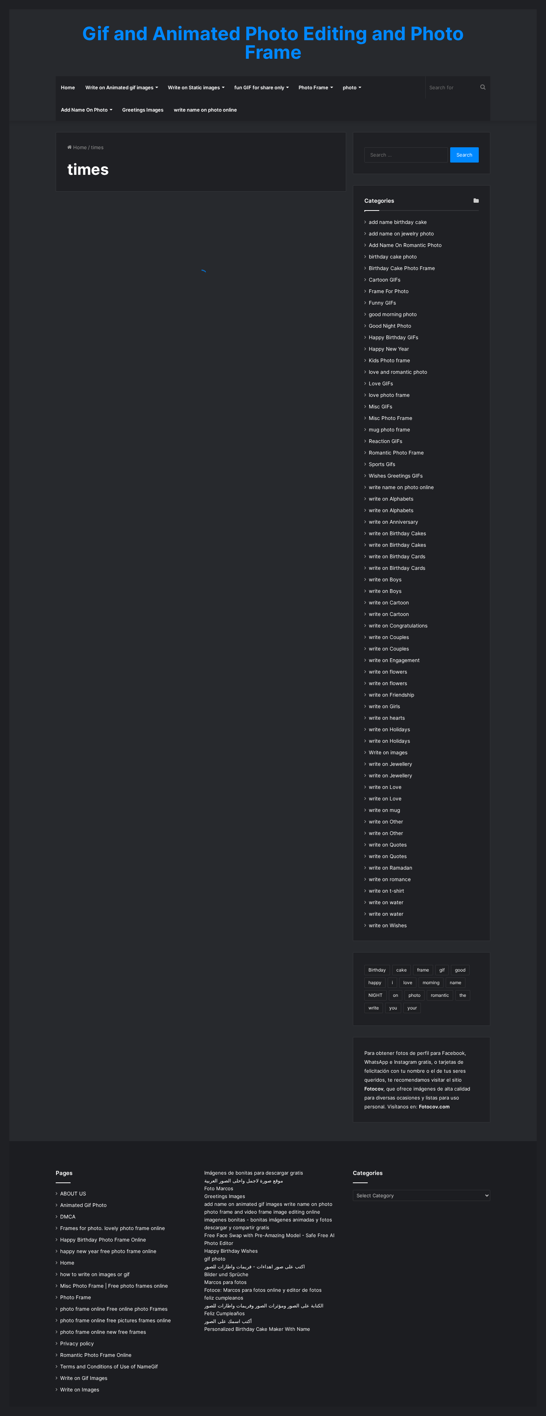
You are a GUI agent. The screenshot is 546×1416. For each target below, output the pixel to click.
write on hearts (387, 718)
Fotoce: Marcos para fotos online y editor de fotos (263, 1290)
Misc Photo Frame (390, 418)
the (462, 995)
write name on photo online (205, 110)
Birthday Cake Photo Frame (402, 268)
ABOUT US (73, 1194)
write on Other (386, 822)
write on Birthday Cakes (397, 533)
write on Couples (389, 637)
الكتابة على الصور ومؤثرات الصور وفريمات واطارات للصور (264, 1306)
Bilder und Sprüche (226, 1274)
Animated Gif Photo (83, 1205)
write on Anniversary (393, 522)
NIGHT (375, 995)
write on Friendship (391, 695)
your (412, 1008)
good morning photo (393, 314)
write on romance (390, 879)
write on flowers (388, 672)
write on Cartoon (389, 603)
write (373, 1008)
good (460, 970)
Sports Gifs (382, 464)
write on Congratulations (398, 626)
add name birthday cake (398, 222)
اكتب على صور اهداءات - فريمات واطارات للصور (254, 1266)
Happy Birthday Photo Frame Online (103, 1240)
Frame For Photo (389, 291)
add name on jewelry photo (401, 234)
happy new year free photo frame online (108, 1251)
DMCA (67, 1217)
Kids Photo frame (389, 360)
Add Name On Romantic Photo (405, 245)
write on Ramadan (390, 868)
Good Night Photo (390, 326)
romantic (440, 995)
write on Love (385, 787)
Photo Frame (313, 87)
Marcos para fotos (225, 1282)
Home (68, 87)
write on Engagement (394, 660)
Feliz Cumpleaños (224, 1313)
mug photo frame (389, 430)
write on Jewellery (390, 764)
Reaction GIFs (385, 441)
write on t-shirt (386, 891)
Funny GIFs (382, 303)
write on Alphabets (391, 499)
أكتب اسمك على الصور (228, 1321)
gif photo (214, 1259)
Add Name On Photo (84, 110)
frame (423, 970)
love (407, 982)
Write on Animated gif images (119, 87)
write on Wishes (388, 925)
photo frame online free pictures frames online (115, 1320)
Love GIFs (381, 383)
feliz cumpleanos (223, 1298)
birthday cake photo (393, 257)
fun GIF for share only (259, 87)
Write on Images (79, 1390)
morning (431, 982)
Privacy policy (77, 1343)
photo (350, 87)
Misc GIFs (380, 407)
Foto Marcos (218, 1188)
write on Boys (385, 579)
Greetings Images (142, 110)
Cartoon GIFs (384, 280)
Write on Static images (194, 87)
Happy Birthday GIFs (393, 337)
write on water (386, 902)
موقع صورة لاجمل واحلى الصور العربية (243, 1181)
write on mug (384, 810)
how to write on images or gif (95, 1274)
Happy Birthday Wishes (231, 1251)
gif (442, 970)
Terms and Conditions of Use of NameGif (109, 1367)
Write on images (388, 752)
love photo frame (389, 395)
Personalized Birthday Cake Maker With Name (257, 1329)
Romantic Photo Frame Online (95, 1355)
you (393, 1008)
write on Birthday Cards (397, 556)
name (455, 982)
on (395, 995)
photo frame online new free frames (103, 1332)
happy (374, 982)
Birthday (377, 970)
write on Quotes (388, 845)
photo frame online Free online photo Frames (114, 1309)
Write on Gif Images (83, 1378)
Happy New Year (389, 349)
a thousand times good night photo (116, 295)
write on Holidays (389, 729)
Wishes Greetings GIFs (396, 476)
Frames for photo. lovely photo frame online (112, 1228)
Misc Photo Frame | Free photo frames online (114, 1286)
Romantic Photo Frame (396, 453)
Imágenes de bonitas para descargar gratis (253, 1173)
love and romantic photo (398, 372)
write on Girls (384, 706)
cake (401, 970)
